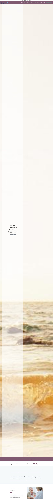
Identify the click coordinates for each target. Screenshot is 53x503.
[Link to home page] (4, 2)
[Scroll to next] (42, 464)
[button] (28, 455)
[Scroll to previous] (10, 464)
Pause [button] (11, 464)
